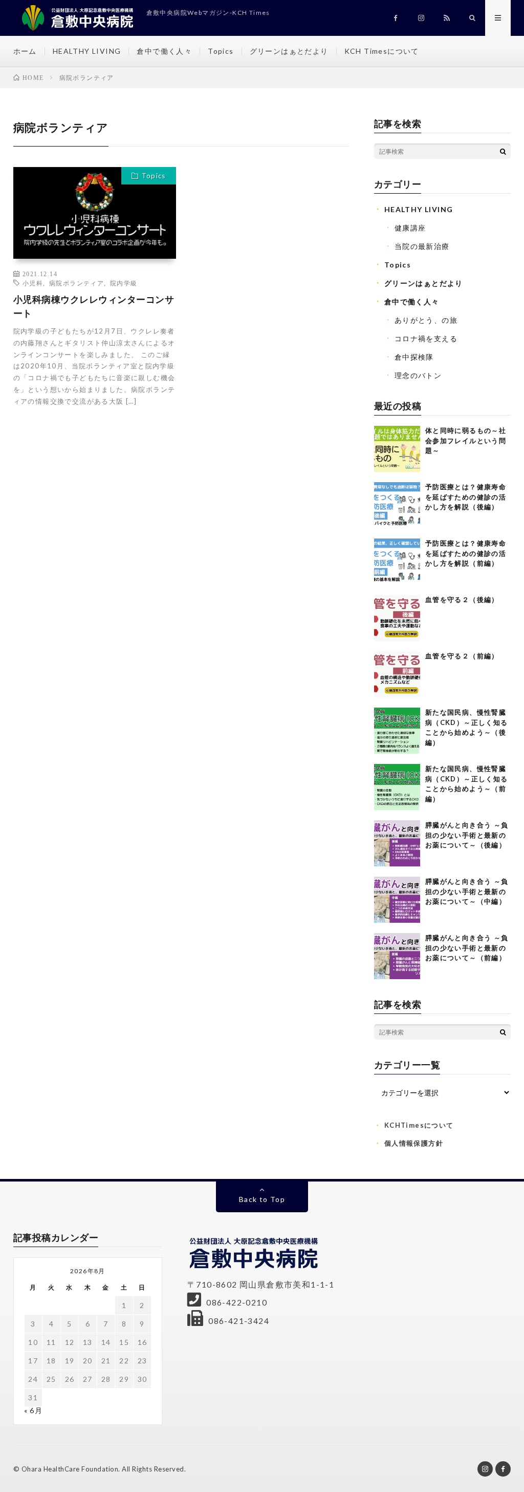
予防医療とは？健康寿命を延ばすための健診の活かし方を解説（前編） (465, 553)
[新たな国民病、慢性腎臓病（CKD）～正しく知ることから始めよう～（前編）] (397, 787)
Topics (220, 51)
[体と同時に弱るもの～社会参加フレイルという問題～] (397, 449)
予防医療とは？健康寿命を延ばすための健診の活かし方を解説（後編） (465, 497)
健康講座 (410, 227)
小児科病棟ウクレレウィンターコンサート (93, 306)
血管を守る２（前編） (462, 656)
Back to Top (262, 1199)
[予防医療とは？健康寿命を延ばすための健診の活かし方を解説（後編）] (397, 505)
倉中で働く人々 (164, 51)
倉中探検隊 (414, 357)
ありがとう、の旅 (426, 320)
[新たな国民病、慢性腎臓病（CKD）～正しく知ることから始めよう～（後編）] (397, 731)
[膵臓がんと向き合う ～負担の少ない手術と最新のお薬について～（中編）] (397, 900)
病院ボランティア (76, 283)
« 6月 (33, 1410)
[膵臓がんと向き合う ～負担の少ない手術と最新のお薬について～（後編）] (397, 843)
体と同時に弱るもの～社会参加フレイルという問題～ (465, 440)
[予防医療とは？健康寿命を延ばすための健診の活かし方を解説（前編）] (397, 561)
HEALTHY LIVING (87, 51)
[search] (503, 151)
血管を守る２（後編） (462, 599)
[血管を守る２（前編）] (397, 674)
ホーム (25, 51)
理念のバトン (418, 375)
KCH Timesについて (381, 51)
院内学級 (124, 283)
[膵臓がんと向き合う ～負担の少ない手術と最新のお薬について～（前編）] (397, 956)
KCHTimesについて (419, 1125)
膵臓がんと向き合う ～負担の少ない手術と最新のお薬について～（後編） (467, 835)
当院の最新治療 (422, 246)
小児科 (33, 283)
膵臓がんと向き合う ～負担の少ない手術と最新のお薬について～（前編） (467, 948)
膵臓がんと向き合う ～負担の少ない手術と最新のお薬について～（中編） (467, 891)
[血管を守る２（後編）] (397, 618)
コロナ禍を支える (426, 338)
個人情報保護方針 (413, 1143)
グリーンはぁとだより (289, 51)
